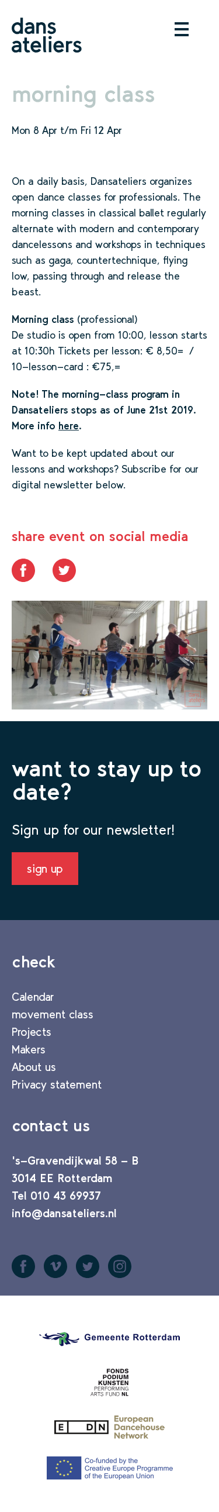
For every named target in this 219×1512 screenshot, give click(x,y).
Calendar (33, 997)
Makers (29, 1049)
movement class (52, 1014)
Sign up (45, 869)
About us (34, 1067)
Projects (31, 1032)
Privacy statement (57, 1084)
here (68, 425)
